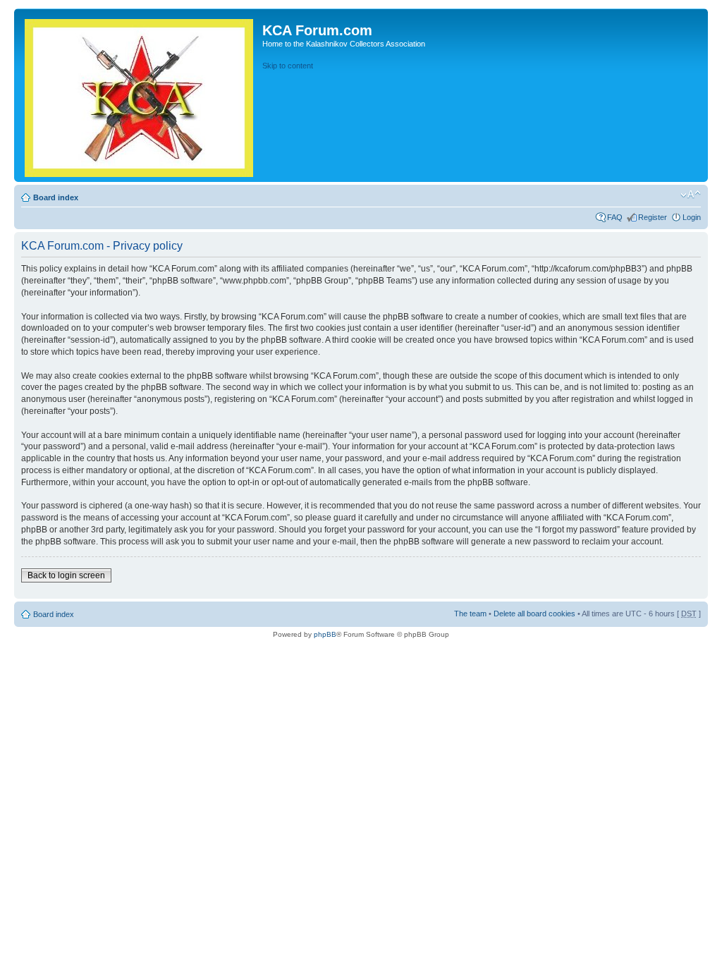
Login (692, 217)
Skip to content (287, 65)
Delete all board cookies (534, 613)
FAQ (615, 217)
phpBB (325, 634)
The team (470, 613)
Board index (55, 197)
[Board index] (140, 95)
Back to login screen (66, 575)
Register (652, 217)
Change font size (690, 194)
